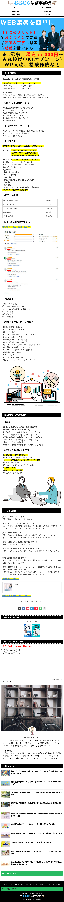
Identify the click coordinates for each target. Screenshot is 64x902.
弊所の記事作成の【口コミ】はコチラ (16, 227)
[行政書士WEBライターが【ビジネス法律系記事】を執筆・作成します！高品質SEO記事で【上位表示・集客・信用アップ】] (32, 608)
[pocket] (28, 608)
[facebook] (23, 608)
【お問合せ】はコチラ (10, 579)
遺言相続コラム (48, 11)
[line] (40, 608)
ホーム (16, 8)
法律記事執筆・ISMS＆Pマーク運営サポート (32, 893)
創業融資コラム (16, 15)
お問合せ (58, 884)
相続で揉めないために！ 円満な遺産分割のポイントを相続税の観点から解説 (36, 833)
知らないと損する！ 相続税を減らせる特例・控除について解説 (32, 842)
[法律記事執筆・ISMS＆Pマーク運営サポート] (32, 2)
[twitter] (19, 608)
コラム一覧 (51, 884)
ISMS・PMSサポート (48, 8)
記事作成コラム (16, 11)
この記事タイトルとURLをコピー (33, 601)
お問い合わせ (48, 15)
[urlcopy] (44, 608)
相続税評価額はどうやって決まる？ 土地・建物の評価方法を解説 (33, 824)
